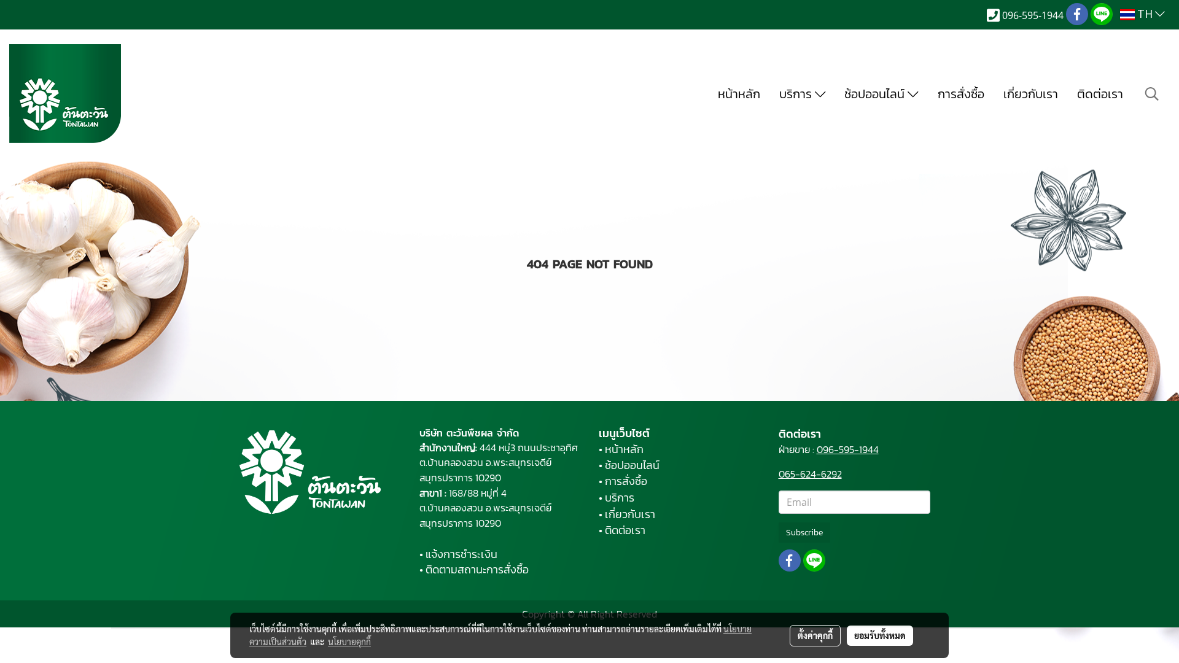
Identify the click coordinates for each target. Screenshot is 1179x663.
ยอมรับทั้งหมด (880, 635)
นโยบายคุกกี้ (349, 641)
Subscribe (804, 532)
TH (1145, 15)
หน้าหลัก (739, 94)
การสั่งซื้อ (961, 94)
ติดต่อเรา (1100, 94)
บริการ (797, 94)
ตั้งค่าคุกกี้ (815, 635)
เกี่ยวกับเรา (1030, 94)
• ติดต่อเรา (622, 530)
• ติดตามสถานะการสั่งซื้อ (474, 569)
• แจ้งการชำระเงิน (458, 554)
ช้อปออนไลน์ (876, 94)
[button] (1151, 94)
